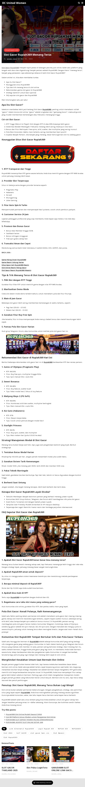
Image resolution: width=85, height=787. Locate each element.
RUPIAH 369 (63, 729)
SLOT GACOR (21, 733)
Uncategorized (11, 50)
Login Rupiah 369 (46, 729)
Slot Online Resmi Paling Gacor (14, 268)
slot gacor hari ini (39, 733)
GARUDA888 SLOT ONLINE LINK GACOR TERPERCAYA (62, 769)
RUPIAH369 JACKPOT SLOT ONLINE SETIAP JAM (24, 722)
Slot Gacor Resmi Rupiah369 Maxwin (16, 270)
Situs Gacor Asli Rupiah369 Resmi (15, 265)
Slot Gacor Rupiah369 (10, 68)
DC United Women (14, 3)
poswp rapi (12, 59)
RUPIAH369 (76, 729)
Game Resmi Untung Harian (13, 262)
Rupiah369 (46, 109)
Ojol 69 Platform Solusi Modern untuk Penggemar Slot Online (30, 717)
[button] (82, 3)
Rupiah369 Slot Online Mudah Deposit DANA (24, 714)
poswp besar (32, 771)
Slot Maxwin (58, 733)
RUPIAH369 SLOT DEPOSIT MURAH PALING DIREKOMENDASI (29, 720)
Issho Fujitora (9, 774)
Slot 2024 (7, 733)
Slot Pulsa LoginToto (37, 767)
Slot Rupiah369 (10, 737)
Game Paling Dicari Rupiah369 (14, 260)
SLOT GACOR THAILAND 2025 (9, 769)
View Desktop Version (43, 783)
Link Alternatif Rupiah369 (21, 729)
